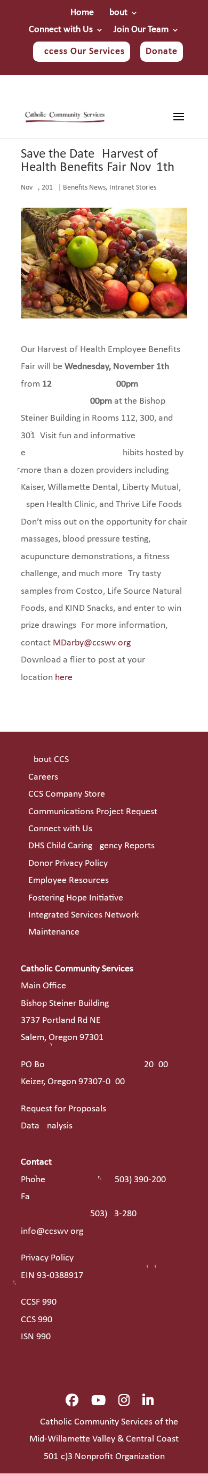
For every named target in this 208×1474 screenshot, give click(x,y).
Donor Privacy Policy (68, 863)
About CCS (48, 760)
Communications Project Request (92, 812)
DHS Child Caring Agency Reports (91, 846)
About (115, 13)
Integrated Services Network (83, 915)
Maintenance (53, 932)
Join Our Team (141, 30)
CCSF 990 (39, 1302)
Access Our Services (81, 51)
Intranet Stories (132, 188)
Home (82, 13)
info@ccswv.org (52, 1231)
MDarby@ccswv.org (92, 643)
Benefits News (84, 188)
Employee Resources (68, 880)
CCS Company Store (66, 794)
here (64, 678)
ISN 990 (36, 1337)
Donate (162, 51)
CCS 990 (36, 1320)
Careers (43, 777)
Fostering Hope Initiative (75, 898)
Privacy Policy (47, 1258)
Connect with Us (61, 30)
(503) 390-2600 (139, 1180)
